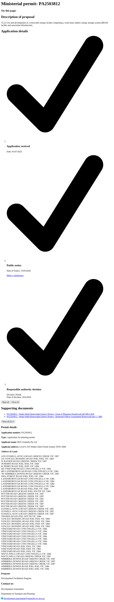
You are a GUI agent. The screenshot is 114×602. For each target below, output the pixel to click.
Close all (15, 402)
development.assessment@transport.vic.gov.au (24, 598)
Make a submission (15, 275)
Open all (5, 402)
